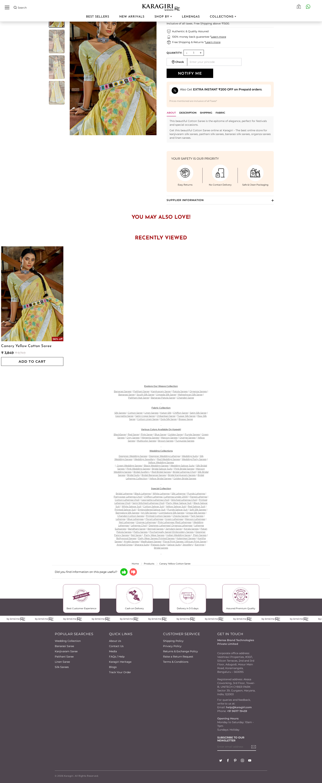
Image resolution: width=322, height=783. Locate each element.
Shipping (206, 23)
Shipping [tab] (206, 112)
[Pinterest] (235, 761)
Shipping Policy (173, 641)
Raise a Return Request (178, 656)
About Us (115, 641)
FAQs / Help (116, 656)
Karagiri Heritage (120, 661)
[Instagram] (242, 761)
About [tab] (171, 112)
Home (135, 563)
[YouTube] (249, 761)
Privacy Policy (172, 646)
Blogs (113, 667)
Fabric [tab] (220, 112)
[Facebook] (228, 761)
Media (113, 651)
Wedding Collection (68, 641)
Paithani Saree (64, 656)
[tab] (188, 113)
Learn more (218, 36)
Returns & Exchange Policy (180, 651)
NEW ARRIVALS (131, 16)
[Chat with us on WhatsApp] (308, 6)
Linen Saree (62, 661)
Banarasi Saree (64, 646)
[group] (57, 42)
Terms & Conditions (175, 661)
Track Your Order (120, 672)
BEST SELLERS (97, 16)
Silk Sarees (62, 667)
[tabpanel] (220, 129)
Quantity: (174, 52)
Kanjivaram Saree (66, 651)
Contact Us (116, 646)
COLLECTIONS (222, 16)
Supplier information (185, 200)
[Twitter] (220, 761)
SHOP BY (162, 16)
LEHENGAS (191, 16)
